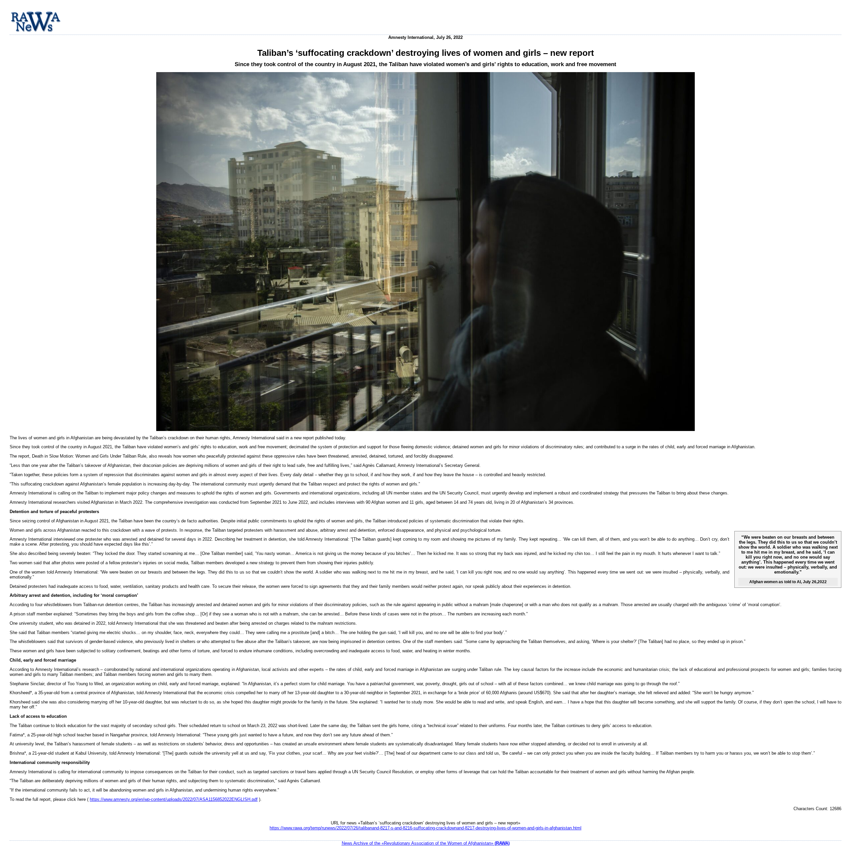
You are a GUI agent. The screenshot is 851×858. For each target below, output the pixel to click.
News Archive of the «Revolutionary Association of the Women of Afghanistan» (426, 843)
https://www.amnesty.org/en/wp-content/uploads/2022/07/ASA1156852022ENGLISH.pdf (174, 799)
